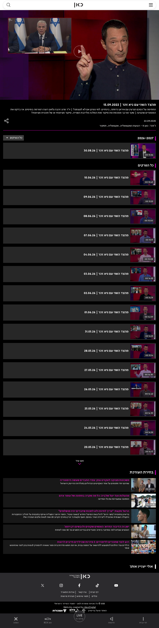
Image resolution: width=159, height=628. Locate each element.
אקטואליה (113, 125)
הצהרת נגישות (67, 596)
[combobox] (13, 138)
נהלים (94, 596)
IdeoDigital (90, 607)
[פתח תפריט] (151, 5)
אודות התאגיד (67, 592)
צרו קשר (82, 592)
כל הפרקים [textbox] (16, 137)
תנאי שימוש (82, 596)
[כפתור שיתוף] (6, 120)
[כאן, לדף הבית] (78, 5)
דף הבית (94, 592)
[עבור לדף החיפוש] (8, 5)
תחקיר (102, 125)
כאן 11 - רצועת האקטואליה (134, 125)
